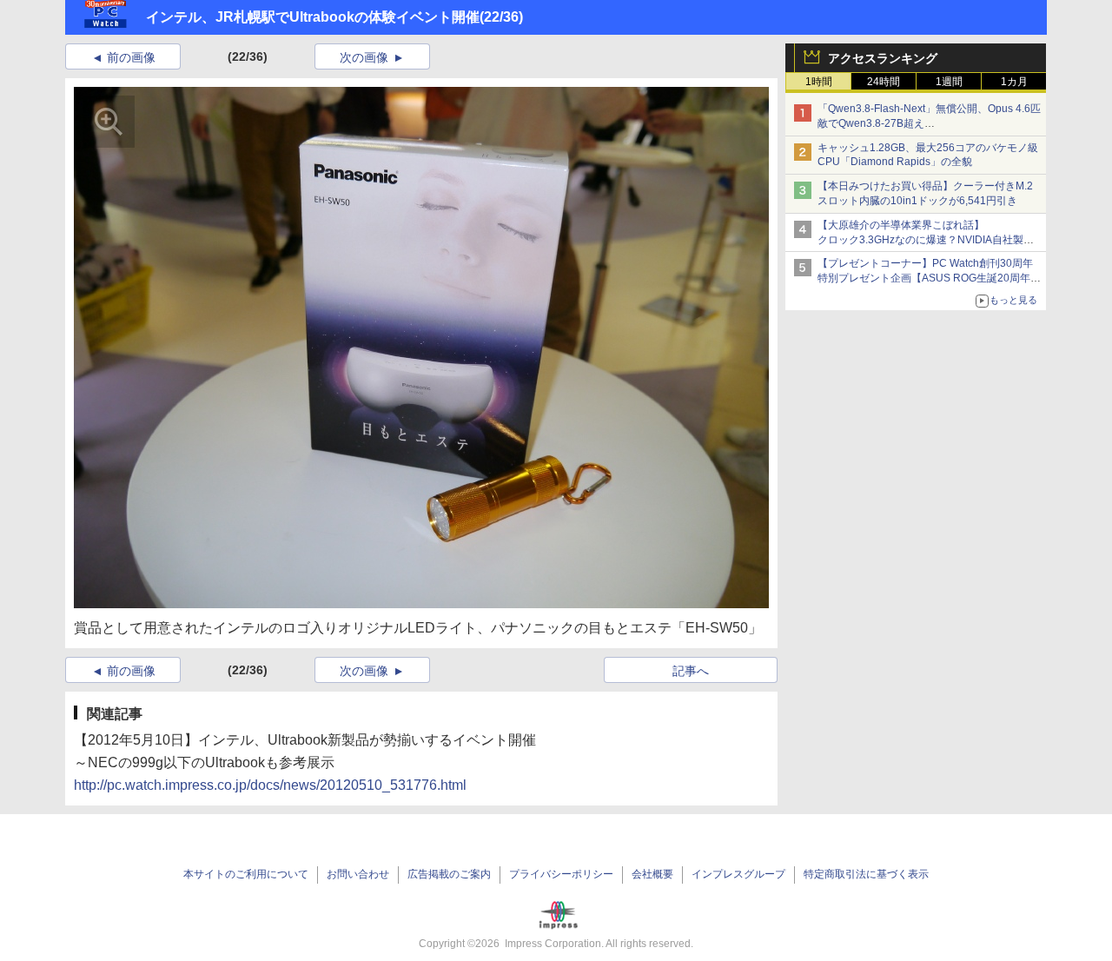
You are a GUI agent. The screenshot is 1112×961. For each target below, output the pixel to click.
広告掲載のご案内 (449, 874)
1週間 (949, 82)
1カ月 (1014, 82)
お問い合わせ (358, 874)
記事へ (690, 671)
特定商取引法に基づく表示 (866, 874)
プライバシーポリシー (561, 874)
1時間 (818, 82)
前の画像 (131, 57)
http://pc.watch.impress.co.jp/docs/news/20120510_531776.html (270, 785)
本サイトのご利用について (245, 874)
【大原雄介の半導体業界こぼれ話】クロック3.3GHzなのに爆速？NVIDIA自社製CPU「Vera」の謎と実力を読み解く (920, 240)
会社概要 (652, 874)
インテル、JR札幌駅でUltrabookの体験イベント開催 (313, 17)
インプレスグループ (738, 874)
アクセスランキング (882, 58)
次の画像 (364, 57)
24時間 (883, 82)
